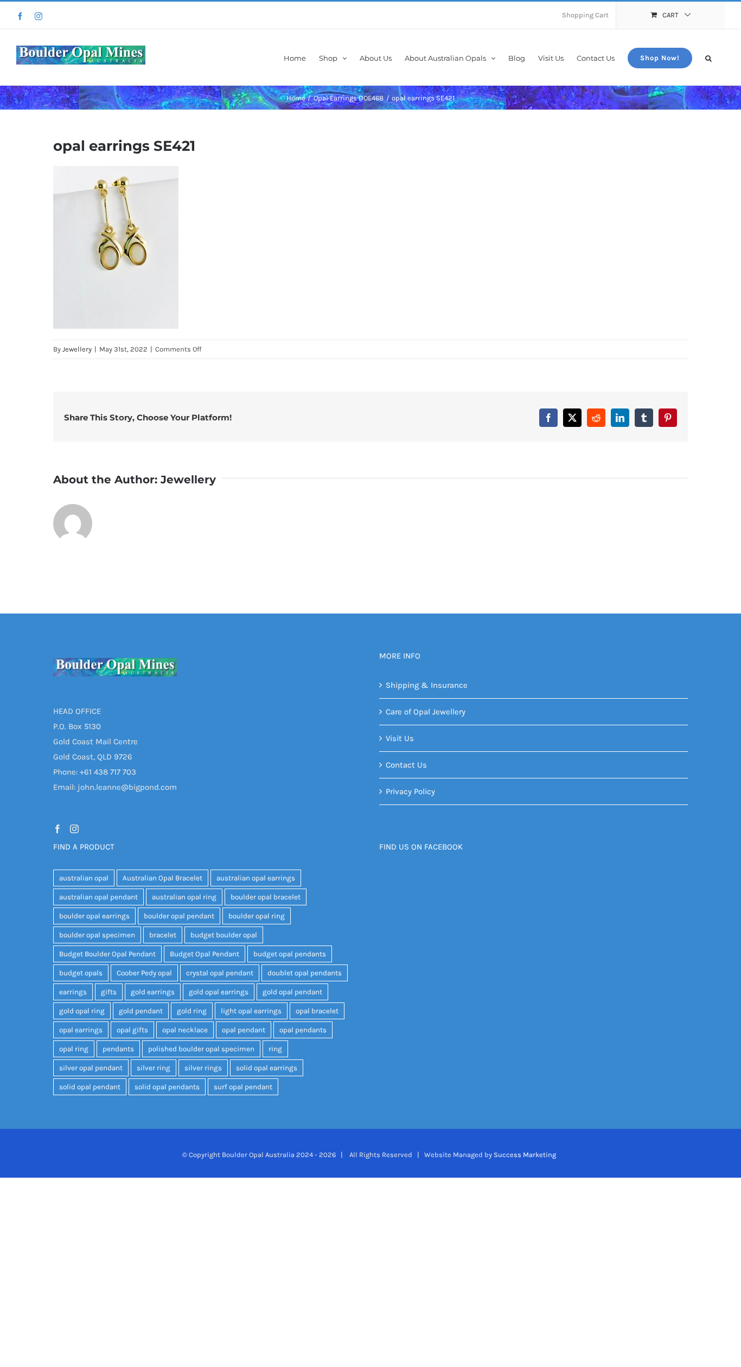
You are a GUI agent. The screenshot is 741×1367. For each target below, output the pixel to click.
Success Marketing (525, 1155)
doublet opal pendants (304, 973)
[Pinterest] (668, 417)
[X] (572, 417)
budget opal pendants (289, 954)
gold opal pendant (292, 992)
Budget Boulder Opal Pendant (107, 954)
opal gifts (132, 1030)
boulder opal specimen (97, 935)
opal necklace (185, 1030)
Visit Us (400, 738)
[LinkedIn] (620, 417)
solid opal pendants (167, 1087)
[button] (708, 57)
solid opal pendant (89, 1087)
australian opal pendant (98, 897)
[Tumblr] (644, 417)
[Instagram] (38, 16)
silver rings (203, 1068)
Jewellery (77, 349)
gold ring (192, 1011)
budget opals (81, 973)
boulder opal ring (256, 916)
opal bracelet (317, 1011)
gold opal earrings (218, 992)
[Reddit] (596, 417)
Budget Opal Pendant (204, 954)
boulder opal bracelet (266, 897)
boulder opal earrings (94, 916)
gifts (109, 992)
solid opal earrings (266, 1068)
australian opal (83, 878)
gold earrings (153, 992)
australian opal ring (184, 897)
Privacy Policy (410, 791)
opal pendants (303, 1030)
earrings (73, 992)
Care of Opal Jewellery (425, 712)
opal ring (73, 1049)
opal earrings (81, 1030)
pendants (118, 1049)
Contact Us (406, 765)
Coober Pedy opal (144, 973)
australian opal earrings (255, 878)
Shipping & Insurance (427, 685)
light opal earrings (251, 1011)
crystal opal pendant (219, 973)
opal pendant (243, 1030)
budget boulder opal (223, 935)
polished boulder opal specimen (201, 1049)
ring (275, 1049)
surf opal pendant (243, 1087)
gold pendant (141, 1011)
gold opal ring (82, 1011)
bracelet (162, 935)
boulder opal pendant (179, 916)
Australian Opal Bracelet (162, 878)
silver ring (153, 1068)
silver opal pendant (91, 1068)
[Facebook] (20, 16)
